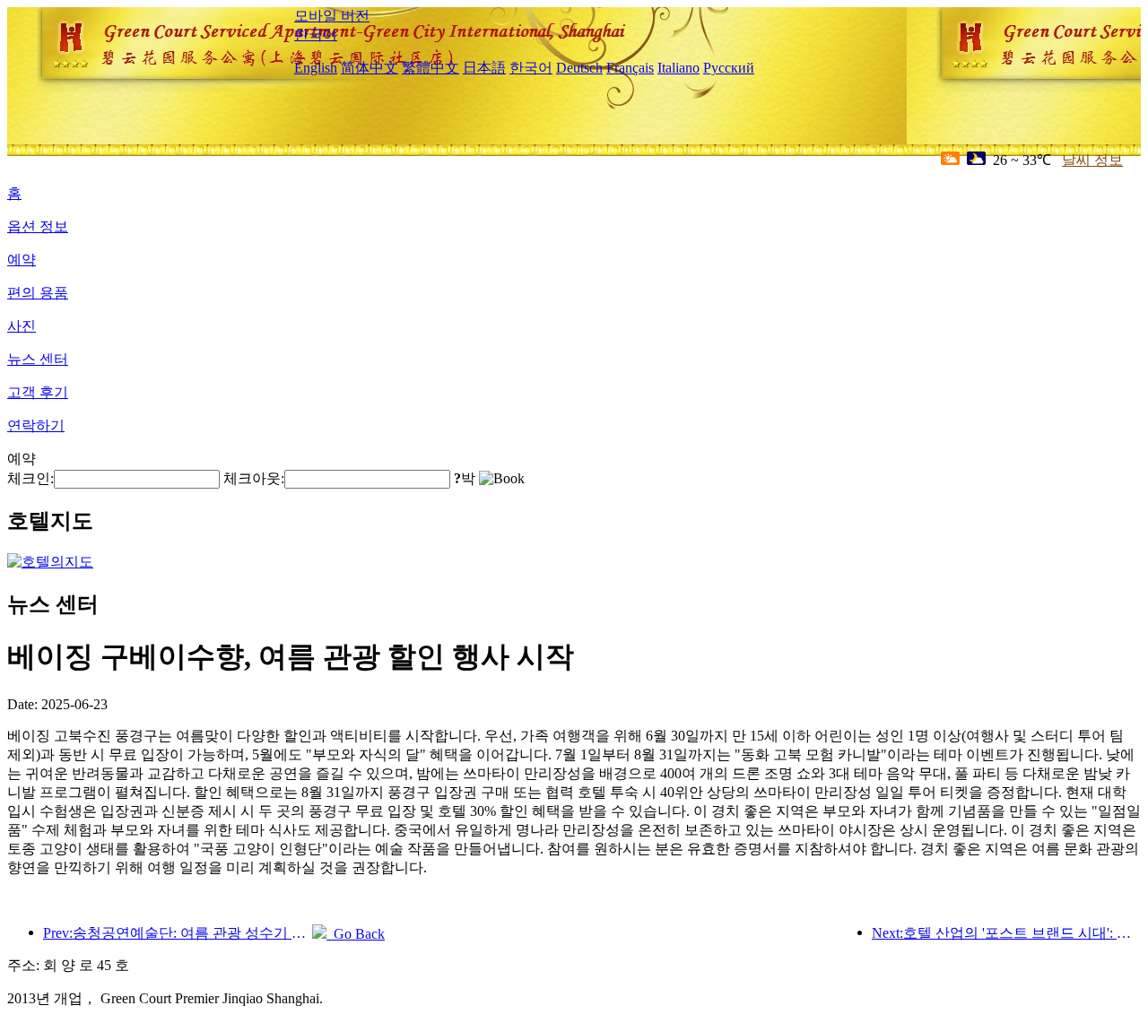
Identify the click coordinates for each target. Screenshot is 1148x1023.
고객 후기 (37, 392)
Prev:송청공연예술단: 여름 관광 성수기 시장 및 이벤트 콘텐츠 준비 (177, 933)
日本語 (484, 67)
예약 (21, 259)
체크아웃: (253, 478)
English (315, 67)
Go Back (355, 933)
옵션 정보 (37, 226)
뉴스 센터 (37, 359)
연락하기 (36, 425)
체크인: (30, 478)
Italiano (678, 67)
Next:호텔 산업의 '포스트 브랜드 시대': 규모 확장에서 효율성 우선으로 (1006, 933)
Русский (728, 67)
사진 (21, 326)
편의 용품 (37, 292)
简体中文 (369, 67)
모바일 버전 (332, 15)
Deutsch (579, 67)
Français (630, 67)
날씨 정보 (1092, 160)
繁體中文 (430, 67)
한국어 (315, 34)
